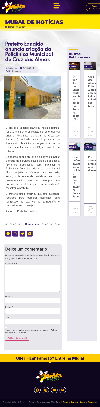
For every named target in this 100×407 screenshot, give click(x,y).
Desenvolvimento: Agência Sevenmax (80, 402)
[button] (8, 234)
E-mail (9, 307)
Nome (9, 296)
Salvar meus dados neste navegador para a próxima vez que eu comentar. (31, 331)
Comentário (11, 263)
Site (7, 317)
